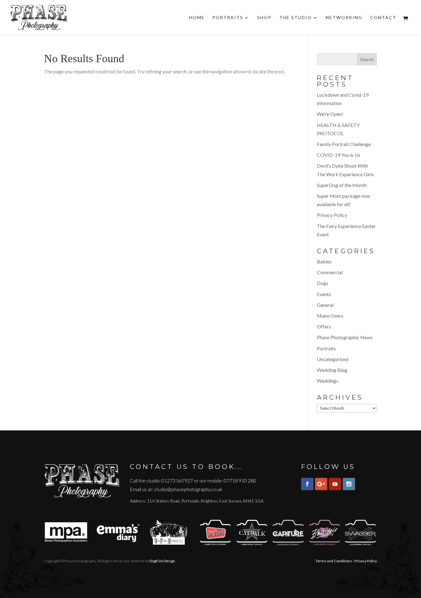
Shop (264, 17)
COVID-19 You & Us (338, 155)
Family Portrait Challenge (344, 144)
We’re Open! (330, 114)
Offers (324, 326)
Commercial (330, 272)
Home (197, 17)
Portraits (227, 17)
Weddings (327, 381)
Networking (344, 17)
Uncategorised (332, 359)
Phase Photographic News (345, 337)
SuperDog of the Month (342, 185)
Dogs (322, 283)
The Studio (295, 17)
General (325, 305)
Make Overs (330, 316)
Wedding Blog (332, 370)
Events (324, 294)
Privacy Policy (332, 215)
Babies (324, 261)
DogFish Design (162, 561)
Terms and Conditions (334, 561)
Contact (383, 17)
